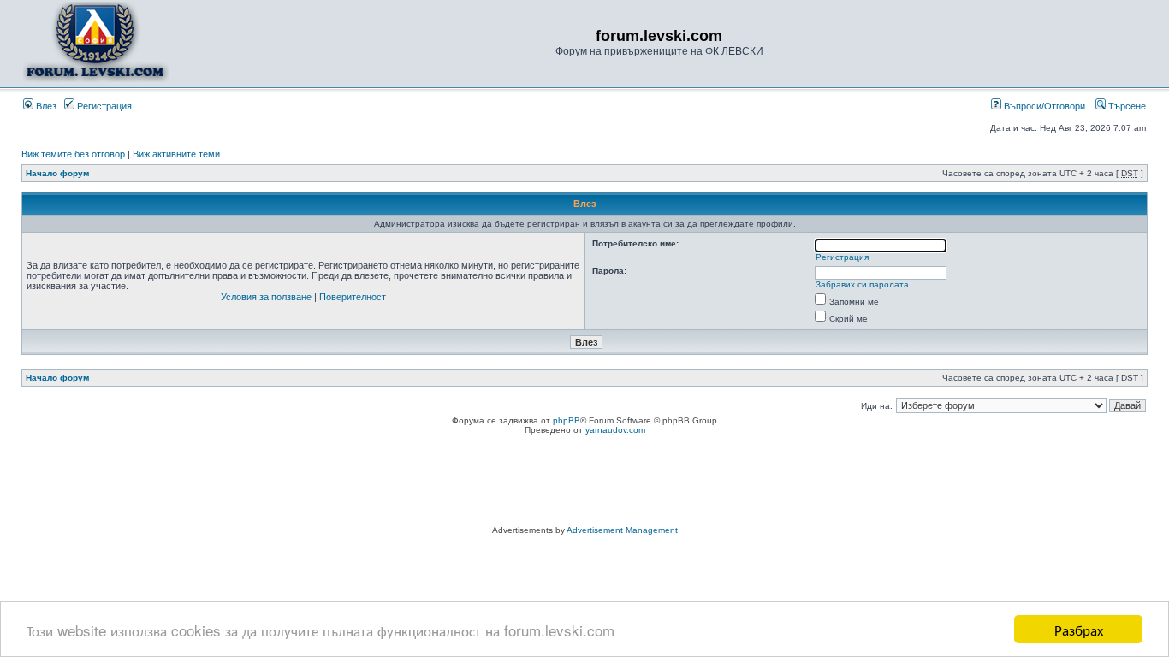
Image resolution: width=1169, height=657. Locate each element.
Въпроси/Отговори (1043, 106)
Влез (44, 106)
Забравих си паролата (862, 284)
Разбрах (1078, 629)
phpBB (566, 420)
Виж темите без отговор (73, 154)
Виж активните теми (176, 154)
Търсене (1126, 106)
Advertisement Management (622, 530)
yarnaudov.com (615, 430)
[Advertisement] (584, 482)
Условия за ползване (266, 297)
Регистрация (103, 106)
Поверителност (352, 297)
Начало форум (57, 173)
